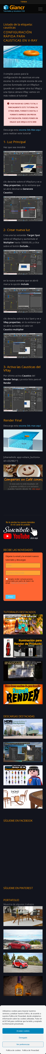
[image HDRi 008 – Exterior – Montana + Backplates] (23, 939)
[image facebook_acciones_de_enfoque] (23, 752)
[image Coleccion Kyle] (23, 916)
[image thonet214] (23, 798)
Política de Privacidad (17, 1016)
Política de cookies (13, 1050)
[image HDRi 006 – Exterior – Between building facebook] (23, 728)
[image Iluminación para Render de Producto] (23, 647)
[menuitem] (23, 1)
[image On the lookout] (23, 962)
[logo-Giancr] (19, 9)
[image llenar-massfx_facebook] (23, 624)
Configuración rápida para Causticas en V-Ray (20, 36)
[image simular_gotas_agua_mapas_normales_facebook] (23, 671)
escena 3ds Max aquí (30, 129)
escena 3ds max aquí (30, 425)
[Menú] (39, 9)
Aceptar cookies (23, 1031)
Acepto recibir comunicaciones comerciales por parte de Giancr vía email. (20, 581)
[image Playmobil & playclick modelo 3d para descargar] (23, 775)
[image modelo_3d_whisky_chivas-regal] (23, 986)
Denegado (23, 1038)
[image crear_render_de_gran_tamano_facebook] (23, 694)
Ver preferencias (23, 1044)
